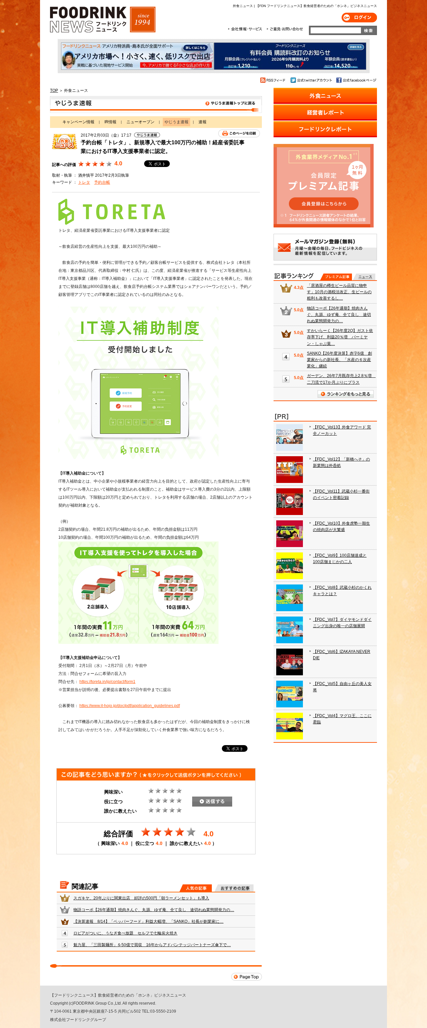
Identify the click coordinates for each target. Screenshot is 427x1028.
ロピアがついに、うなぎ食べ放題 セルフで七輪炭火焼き (125, 933)
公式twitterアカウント (312, 80)
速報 (202, 122)
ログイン (359, 17)
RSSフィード (274, 80)
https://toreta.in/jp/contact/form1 (107, 681)
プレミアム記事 (336, 277)
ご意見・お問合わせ (285, 29)
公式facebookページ (356, 80)
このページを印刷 (239, 133)
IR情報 (110, 122)
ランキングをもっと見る (346, 394)
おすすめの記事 (234, 888)
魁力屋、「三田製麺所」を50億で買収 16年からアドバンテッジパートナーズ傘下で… (152, 945)
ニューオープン (140, 122)
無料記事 (364, 277)
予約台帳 (102, 182)
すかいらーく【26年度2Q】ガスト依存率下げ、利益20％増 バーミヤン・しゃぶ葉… (340, 337)
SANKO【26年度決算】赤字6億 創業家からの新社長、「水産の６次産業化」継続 (339, 359)
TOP (54, 90)
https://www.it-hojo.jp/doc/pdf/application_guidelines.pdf (129, 705)
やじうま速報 (156, 104)
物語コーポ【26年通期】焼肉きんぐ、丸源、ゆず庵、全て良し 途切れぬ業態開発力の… (153, 909)
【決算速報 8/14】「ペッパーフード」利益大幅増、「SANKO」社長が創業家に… (148, 921)
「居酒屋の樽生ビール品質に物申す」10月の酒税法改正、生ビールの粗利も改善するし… (339, 292)
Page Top (246, 977)
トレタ (84, 182)
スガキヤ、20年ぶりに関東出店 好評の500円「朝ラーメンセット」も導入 (141, 898)
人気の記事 (195, 888)
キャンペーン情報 (78, 122)
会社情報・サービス (246, 29)
